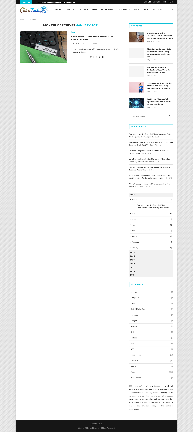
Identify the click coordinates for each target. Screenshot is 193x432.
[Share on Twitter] (96, 57)
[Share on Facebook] (93, 57)
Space (170, 2)
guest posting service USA (141, 399)
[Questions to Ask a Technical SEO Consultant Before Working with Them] (136, 37)
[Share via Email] (102, 57)
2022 (132, 264)
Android (156, 2)
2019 (132, 275)
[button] (34, 2)
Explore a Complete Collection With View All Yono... (59, 2)
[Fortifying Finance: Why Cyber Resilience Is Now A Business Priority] (136, 103)
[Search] (172, 9)
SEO (152, 349)
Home (22, 19)
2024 (132, 256)
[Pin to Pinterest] (99, 57)
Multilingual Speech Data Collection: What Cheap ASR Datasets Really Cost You (159, 53)
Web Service (159, 9)
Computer (58, 9)
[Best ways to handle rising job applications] (43, 47)
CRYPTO (152, 303)
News (94, 9)
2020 (132, 271)
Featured (152, 315)
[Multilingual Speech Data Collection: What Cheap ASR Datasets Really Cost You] (136, 53)
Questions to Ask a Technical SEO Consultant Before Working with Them (160, 35)
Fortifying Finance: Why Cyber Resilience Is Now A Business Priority (159, 101)
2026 (132, 195)
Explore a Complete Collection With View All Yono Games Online (158, 70)
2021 (132, 267)
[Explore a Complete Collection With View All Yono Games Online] (136, 71)
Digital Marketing (152, 309)
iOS (164, 2)
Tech (145, 9)
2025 (132, 252)
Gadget (70, 9)
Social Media (107, 9)
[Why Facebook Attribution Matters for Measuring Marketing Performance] (136, 87)
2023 (132, 260)
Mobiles (147, 2)
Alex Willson (77, 44)
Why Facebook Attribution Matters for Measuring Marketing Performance (159, 85)
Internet (84, 9)
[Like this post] (91, 57)
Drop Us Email (96, 424)
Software (123, 9)
